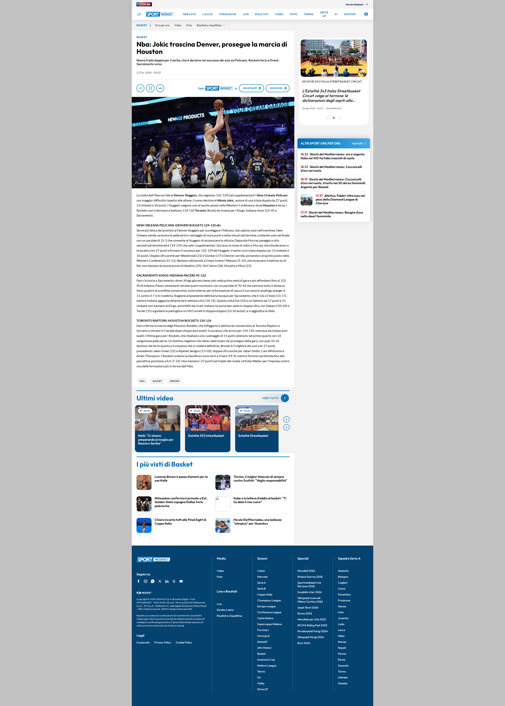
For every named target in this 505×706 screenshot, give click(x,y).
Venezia (342, 683)
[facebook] (138, 581)
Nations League (266, 665)
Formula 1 (263, 630)
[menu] (139, 14)
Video (220, 571)
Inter (341, 612)
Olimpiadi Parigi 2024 (310, 637)
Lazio (341, 624)
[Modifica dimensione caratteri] (160, 88)
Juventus (343, 618)
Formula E (263, 636)
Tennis (261, 671)
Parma (342, 653)
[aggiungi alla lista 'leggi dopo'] (150, 88)
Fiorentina (344, 594)
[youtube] (181, 581)
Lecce (341, 630)
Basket (261, 653)
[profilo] (366, 14)
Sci (259, 677)
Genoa (342, 606)
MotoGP (262, 642)
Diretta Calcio (225, 610)
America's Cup (266, 659)
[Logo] (160, 14)
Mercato (262, 576)
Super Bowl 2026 (307, 607)
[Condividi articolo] (140, 88)
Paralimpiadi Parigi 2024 (312, 631)
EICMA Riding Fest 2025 (312, 625)
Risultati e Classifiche (229, 616)
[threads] (174, 581)
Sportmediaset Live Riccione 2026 (309, 584)
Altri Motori (264, 648)
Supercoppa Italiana (269, 624)
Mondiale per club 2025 (311, 619)
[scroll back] (286, 419)
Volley (261, 683)
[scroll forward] (286, 427)
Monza (342, 642)
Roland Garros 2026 (310, 576)
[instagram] (146, 581)
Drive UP (262, 689)
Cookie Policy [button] (184, 642)
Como (341, 588)
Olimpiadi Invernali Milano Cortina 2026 (310, 599)
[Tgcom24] (144, 4)
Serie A (261, 582)
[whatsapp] (153, 581)
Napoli (342, 648)
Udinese (343, 677)
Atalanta (343, 571)
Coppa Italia (264, 594)
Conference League (269, 612)
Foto (220, 576)
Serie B (261, 588)
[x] (160, 581)
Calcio (261, 571)
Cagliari (343, 582)
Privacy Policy (162, 642)
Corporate (143, 642)
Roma (341, 659)
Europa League (266, 606)
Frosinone (344, 600)
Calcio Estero (265, 618)
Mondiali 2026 (306, 571)
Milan (341, 636)
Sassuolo (343, 665)
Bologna (343, 576)
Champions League (269, 600)
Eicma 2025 (304, 613)
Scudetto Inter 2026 (309, 592)
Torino (342, 671)
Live (219, 604)
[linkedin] (167, 581)
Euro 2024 (303, 643)
